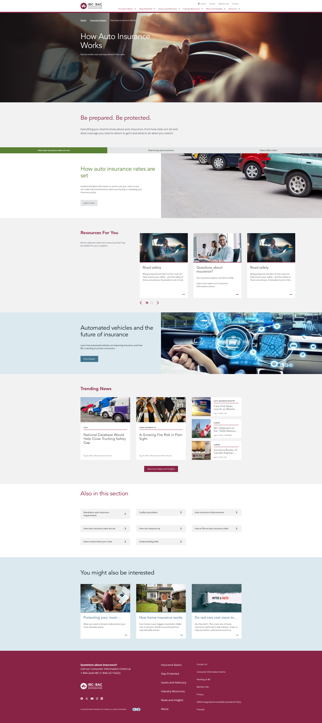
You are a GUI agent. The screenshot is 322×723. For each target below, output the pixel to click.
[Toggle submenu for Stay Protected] (154, 8)
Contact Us (202, 664)
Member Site (224, 4)
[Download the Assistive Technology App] (136, 709)
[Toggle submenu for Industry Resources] (202, 8)
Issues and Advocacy (167, 9)
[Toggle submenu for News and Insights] (225, 8)
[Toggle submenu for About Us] (239, 8)
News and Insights (214, 9)
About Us (233, 9)
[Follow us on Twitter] (87, 698)
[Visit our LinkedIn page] (102, 698)
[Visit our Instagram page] (97, 698)
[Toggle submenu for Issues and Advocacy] (179, 8)
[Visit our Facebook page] (81, 698)
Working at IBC (204, 679)
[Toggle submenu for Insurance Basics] (135, 8)
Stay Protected (145, 9)
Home (83, 20)
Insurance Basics (125, 9)
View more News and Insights (161, 469)
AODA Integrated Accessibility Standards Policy (219, 702)
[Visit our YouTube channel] (92, 698)
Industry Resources (191, 9)
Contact (212, 4)
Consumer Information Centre (211, 672)
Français (235, 4)
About (164, 709)
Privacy (200, 694)
